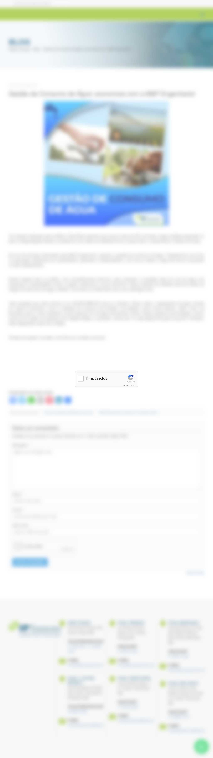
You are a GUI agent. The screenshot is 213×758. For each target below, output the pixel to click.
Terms (132, 385)
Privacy (126, 385)
